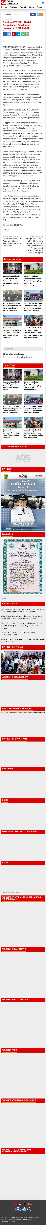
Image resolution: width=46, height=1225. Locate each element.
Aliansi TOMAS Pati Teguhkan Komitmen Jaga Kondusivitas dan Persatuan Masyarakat (21, 617)
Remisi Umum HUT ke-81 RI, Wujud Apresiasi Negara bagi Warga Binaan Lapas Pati (12, 409)
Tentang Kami (34, 1217)
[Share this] (5, 34)
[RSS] (41, 14)
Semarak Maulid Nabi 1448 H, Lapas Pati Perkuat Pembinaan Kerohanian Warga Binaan (11, 281)
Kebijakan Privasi (7, 1219)
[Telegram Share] (18, 34)
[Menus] (43, 2)
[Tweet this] (9, 34)
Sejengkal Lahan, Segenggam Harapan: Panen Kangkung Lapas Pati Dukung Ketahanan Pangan (33, 281)
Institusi (10, 31)
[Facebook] (33, 14)
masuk (15, 357)
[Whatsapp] (23, 34)
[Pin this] (14, 34)
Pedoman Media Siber (24, 1219)
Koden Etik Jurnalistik (8, 1222)
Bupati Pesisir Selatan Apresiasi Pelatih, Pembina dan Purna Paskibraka (12, 241)
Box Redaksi (22, 1217)
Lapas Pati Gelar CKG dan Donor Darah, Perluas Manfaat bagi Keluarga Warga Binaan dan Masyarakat (33, 332)
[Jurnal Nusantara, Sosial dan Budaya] (9, 2)
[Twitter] (38, 14)
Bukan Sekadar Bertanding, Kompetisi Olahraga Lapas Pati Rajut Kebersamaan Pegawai (12, 332)
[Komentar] (27, 34)
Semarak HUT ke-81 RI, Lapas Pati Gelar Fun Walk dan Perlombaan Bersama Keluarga (33, 409)
